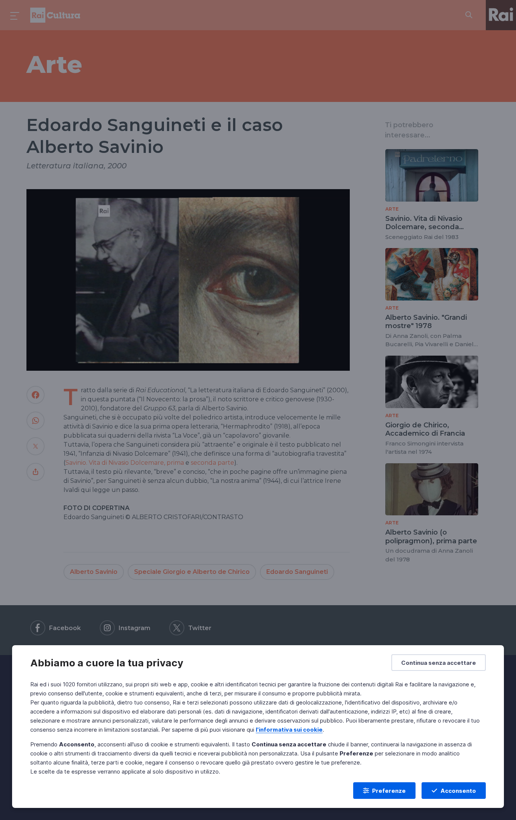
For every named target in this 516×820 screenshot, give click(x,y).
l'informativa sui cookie (289, 729)
